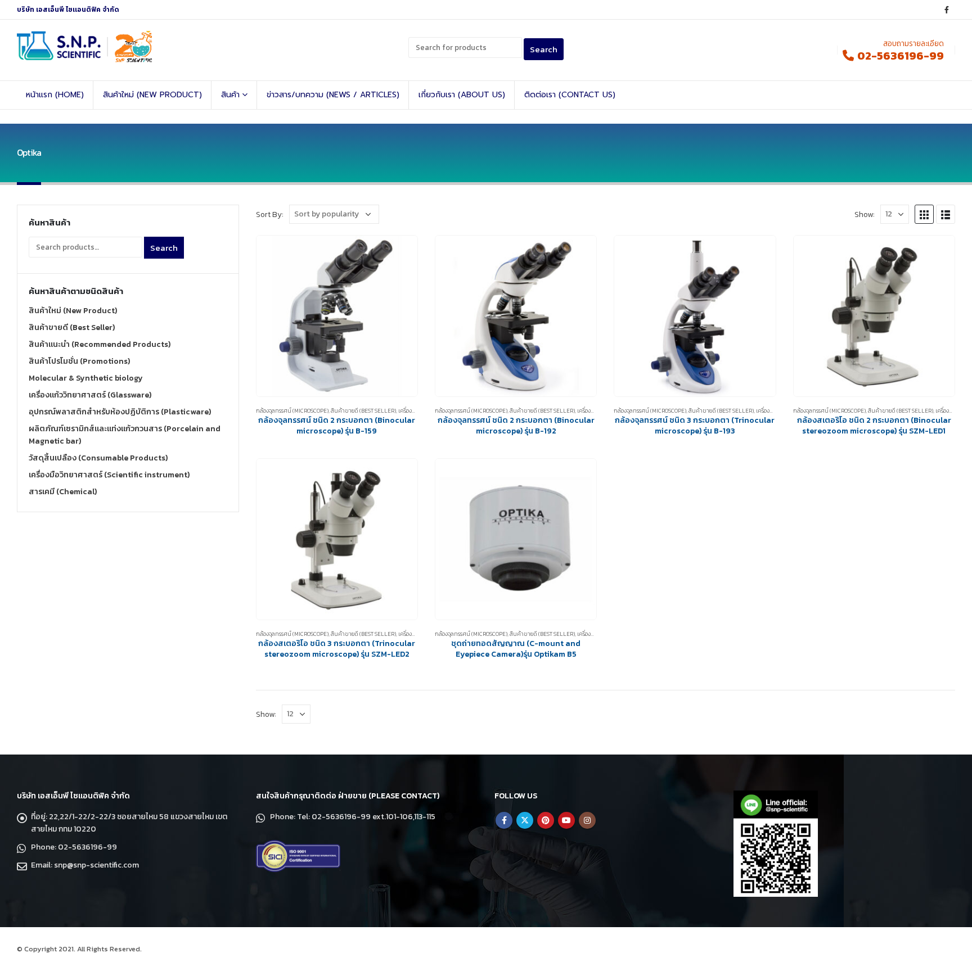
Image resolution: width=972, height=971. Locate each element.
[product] (336, 316)
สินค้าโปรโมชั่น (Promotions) (79, 361)
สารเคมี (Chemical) (63, 492)
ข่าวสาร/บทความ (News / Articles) (333, 95)
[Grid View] (924, 214)
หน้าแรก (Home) (55, 95)
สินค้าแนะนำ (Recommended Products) (99, 344)
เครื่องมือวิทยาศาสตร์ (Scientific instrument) (109, 475)
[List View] (945, 214)
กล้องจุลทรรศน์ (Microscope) (292, 411)
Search (164, 247)
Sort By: (270, 214)
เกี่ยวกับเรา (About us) (461, 95)
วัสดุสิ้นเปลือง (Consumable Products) (98, 458)
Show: (864, 214)
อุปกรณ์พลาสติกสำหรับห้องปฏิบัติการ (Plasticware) (120, 412)
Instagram (587, 820)
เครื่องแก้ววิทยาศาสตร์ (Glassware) (90, 395)
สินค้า (230, 95)
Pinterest (545, 820)
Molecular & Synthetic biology (86, 378)
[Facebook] (947, 9)
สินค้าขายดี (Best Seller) (363, 411)
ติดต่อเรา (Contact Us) (569, 95)
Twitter (524, 820)
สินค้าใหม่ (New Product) (152, 95)
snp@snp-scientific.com (96, 865)
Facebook (504, 820)
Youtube (566, 820)
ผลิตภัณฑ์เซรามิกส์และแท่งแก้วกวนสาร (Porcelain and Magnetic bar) (124, 435)
